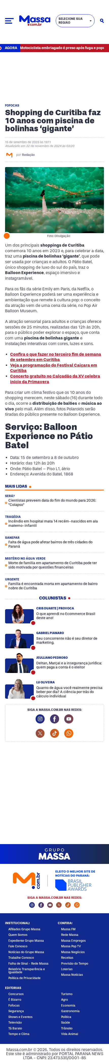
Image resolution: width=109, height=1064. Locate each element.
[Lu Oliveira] (19, 689)
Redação (28, 155)
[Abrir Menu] (9, 21)
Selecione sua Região (71, 20)
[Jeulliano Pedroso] (19, 663)
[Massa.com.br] (35, 20)
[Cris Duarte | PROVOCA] (19, 613)
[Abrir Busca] (102, 21)
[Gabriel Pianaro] (19, 638)
